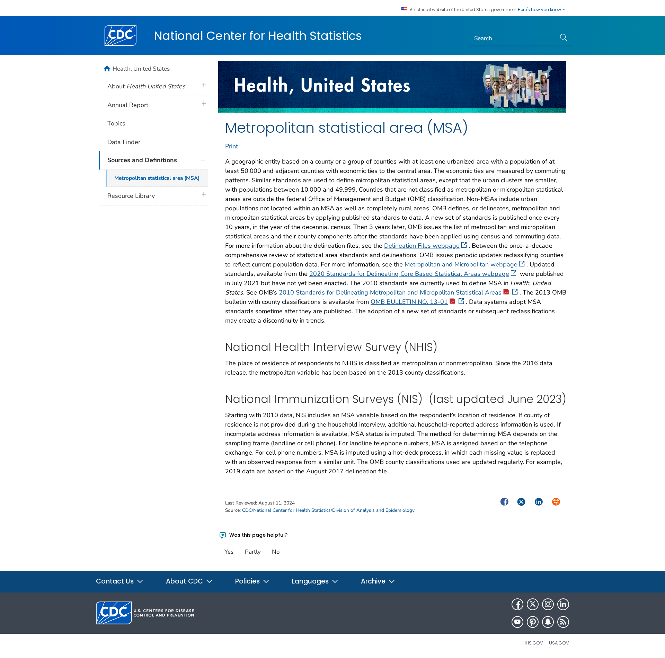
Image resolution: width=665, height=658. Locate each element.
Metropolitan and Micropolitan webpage (461, 264)
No (276, 552)
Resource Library (131, 196)
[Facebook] (517, 604)
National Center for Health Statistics (258, 36)
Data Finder (123, 142)
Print (231, 146)
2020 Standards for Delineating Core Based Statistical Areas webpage (409, 274)
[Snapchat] (548, 622)
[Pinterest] (533, 622)
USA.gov (559, 643)
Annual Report (127, 105)
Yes (228, 552)
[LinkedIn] (563, 604)
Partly (253, 552)
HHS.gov (533, 643)
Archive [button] (374, 581)
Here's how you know (540, 9)
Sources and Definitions (142, 160)
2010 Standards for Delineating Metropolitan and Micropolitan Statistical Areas (390, 292)
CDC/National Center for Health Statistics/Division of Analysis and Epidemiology (328, 510)
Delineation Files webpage (422, 246)
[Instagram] (548, 604)
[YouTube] (517, 622)
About (146, 86)
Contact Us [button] (115, 581)
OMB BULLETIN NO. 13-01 (409, 302)
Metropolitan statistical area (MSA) (157, 178)
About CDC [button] (185, 581)
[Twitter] (533, 604)
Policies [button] (248, 581)
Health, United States (141, 68)
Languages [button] (311, 581)
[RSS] (563, 622)
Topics (116, 123)
